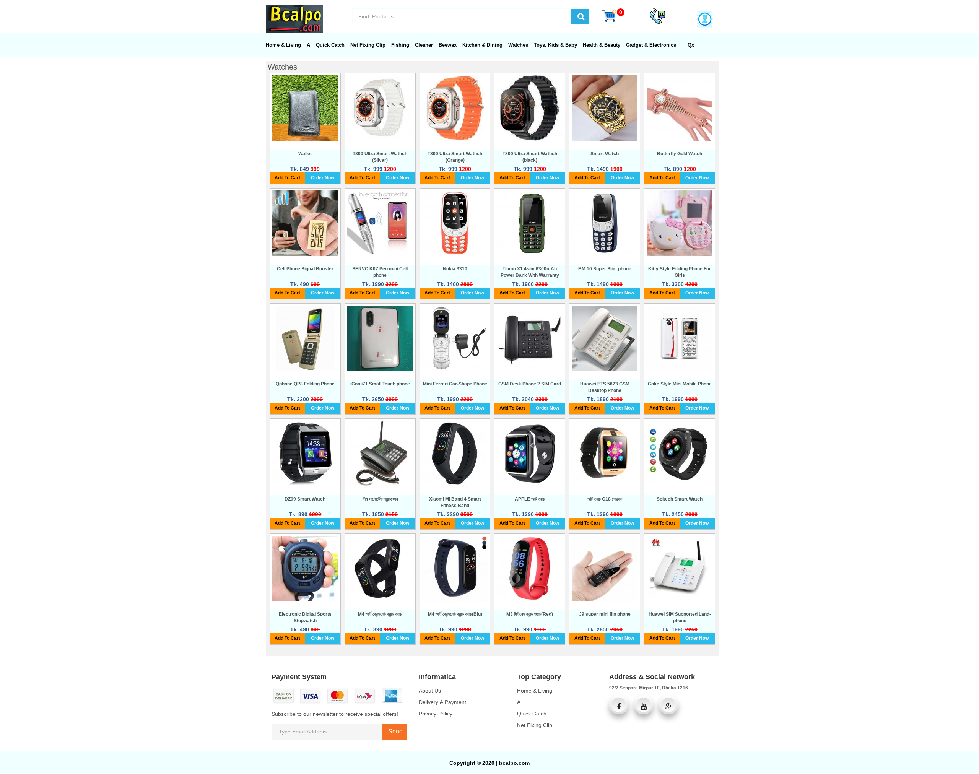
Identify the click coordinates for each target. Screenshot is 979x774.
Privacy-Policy (435, 714)
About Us (430, 691)
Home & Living (534, 691)
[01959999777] (657, 16)
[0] (609, 15)
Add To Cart (287, 177)
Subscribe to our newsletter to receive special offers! (335, 714)
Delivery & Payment (442, 702)
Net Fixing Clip (534, 725)
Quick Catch (531, 714)
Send (395, 731)
